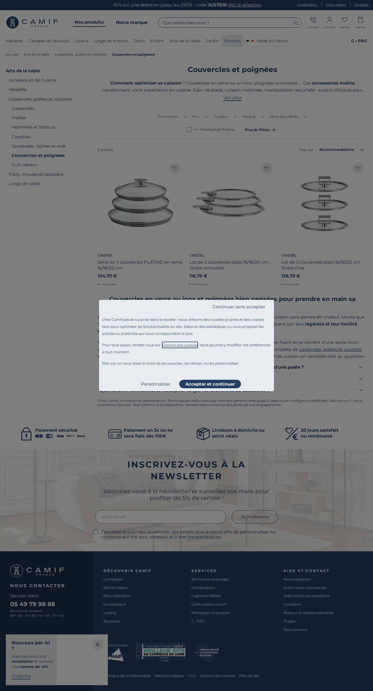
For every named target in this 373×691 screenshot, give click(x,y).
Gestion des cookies (180, 345)
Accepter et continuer (210, 384)
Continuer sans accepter (238, 306)
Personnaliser (155, 384)
